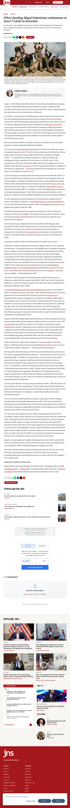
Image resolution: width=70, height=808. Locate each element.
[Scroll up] (27, 725)
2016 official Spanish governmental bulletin (47, 202)
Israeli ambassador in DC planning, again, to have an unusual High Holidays (18, 675)
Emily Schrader (41, 710)
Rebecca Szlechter (41, 680)
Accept (45, 801)
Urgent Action (45, 342)
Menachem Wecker (17, 678)
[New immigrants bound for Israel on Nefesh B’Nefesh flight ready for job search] (51, 632)
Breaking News (10, 686)
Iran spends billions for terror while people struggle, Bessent (18, 704)
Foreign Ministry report (24, 149)
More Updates (9, 725)
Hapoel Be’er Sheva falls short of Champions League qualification (15, 692)
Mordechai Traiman (52, 724)
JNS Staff (6, 498)
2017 (9, 187)
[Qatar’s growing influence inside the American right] (52, 696)
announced (26, 166)
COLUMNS (41, 714)
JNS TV (40, 685)
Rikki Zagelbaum (51, 680)
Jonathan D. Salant (8, 650)
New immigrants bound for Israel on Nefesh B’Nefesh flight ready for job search (49, 646)
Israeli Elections (33, 7)
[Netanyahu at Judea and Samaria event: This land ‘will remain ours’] (62, 518)
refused (54, 338)
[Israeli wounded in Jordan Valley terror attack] (62, 497)
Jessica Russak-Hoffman (42, 650)
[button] (11, 37)
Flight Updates (54, 7)
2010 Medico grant (54, 187)
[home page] (6, 3)
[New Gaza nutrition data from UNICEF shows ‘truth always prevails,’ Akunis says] (51, 661)
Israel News (7, 494)
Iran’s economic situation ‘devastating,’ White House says (17, 717)
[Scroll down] (30, 725)
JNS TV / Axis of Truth (42, 704)
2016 (62, 184)
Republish (30, 37)
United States (32, 232)
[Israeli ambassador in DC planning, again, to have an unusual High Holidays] (18, 661)
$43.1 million (24, 214)
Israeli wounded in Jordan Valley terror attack (20, 496)
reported (7, 324)
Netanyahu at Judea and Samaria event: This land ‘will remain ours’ (27, 517)
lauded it (51, 271)
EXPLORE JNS (11, 619)
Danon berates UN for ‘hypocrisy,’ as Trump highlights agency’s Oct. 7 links (19, 711)
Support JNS (58, 2)
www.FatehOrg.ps (37, 290)
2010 (31, 181)
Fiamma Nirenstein (9, 508)
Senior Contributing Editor (10, 504)
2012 (54, 184)
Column (12, 14)
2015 (58, 184)
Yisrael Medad (50, 738)
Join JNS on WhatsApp (36, 532)
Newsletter (38, 2)
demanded (19, 335)
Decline (58, 801)
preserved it (52, 295)
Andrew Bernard (7, 678)
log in (30, 594)
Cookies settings (31, 801)
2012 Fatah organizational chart (18, 290)
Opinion (5, 14)
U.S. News (5, 642)
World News (39, 672)
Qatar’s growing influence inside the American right (50, 707)
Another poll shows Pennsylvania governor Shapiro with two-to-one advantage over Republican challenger (17, 646)
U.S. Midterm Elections (43, 7)
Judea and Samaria (64, 7)
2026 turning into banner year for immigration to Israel (16, 698)
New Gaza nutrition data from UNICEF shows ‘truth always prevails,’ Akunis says (50, 676)
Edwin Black (8, 34)
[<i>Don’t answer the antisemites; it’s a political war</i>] (62, 507)
